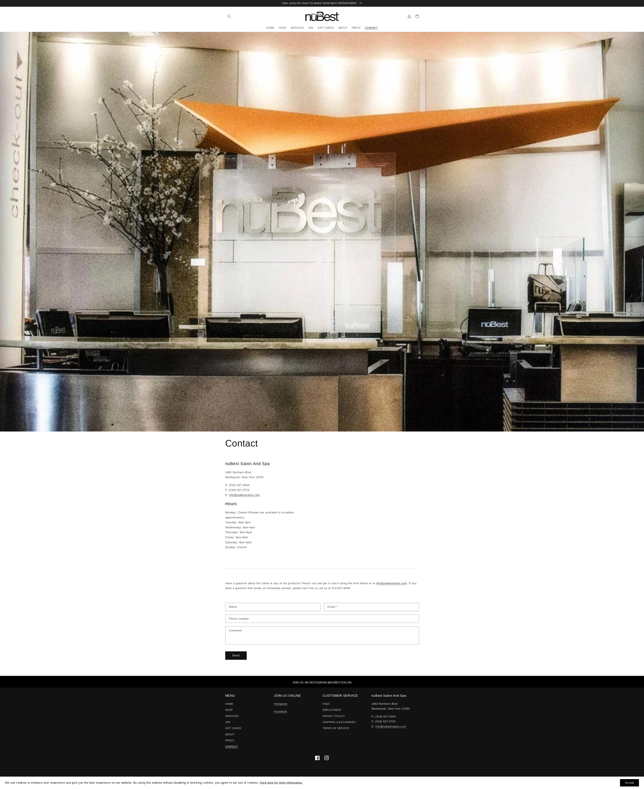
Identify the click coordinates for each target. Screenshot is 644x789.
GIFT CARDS (233, 728)
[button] (229, 16)
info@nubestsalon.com (244, 495)
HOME (229, 704)
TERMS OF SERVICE (336, 728)
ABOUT (229, 734)
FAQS (326, 704)
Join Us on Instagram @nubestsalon (322, 682)
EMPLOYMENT (332, 710)
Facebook (280, 711)
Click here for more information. (281, 782)
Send (235, 655)
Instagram (280, 703)
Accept (629, 782)
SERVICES (232, 716)
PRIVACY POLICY (334, 716)
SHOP (229, 710)
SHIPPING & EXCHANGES (339, 722)
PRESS (229, 740)
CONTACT (231, 746)
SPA (227, 722)
